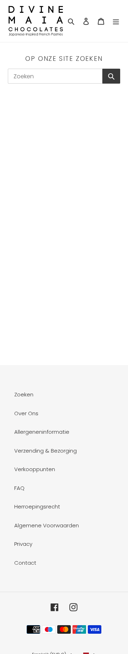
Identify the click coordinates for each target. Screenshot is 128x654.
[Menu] (115, 21)
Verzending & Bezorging (45, 450)
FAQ (19, 488)
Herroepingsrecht (37, 506)
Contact (25, 562)
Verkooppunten (34, 469)
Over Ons (26, 413)
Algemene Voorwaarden (46, 525)
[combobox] (55, 76)
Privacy (23, 544)
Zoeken (23, 394)
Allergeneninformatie (41, 432)
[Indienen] (111, 76)
